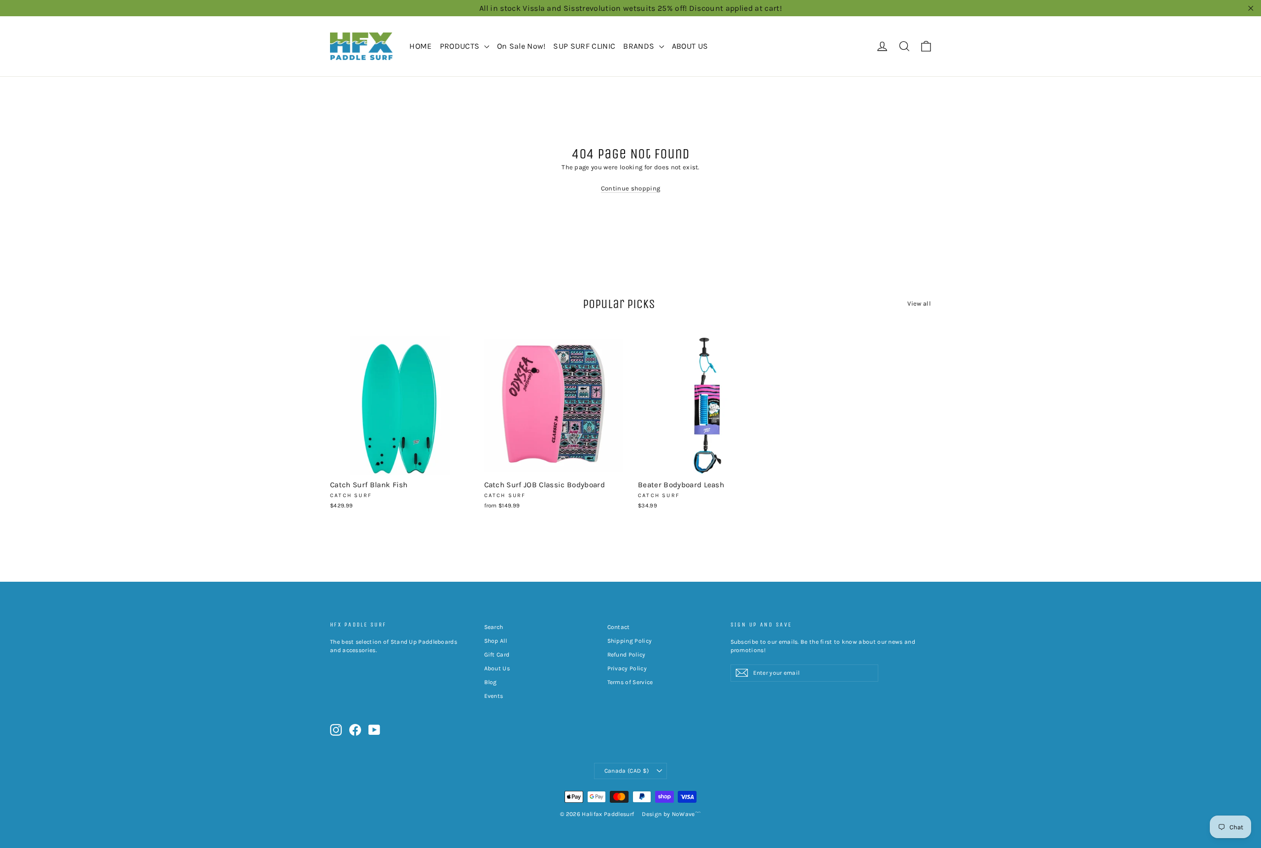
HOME (420, 46)
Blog (490, 682)
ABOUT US (690, 46)
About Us (497, 668)
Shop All (495, 640)
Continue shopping (631, 188)
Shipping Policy (629, 640)
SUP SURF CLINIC (584, 46)
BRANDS (639, 46)
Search (493, 627)
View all (919, 303)
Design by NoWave (668, 814)
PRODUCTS (461, 46)
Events (493, 695)
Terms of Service (630, 682)
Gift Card (497, 654)
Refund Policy (626, 654)
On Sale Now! (521, 46)
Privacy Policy (627, 668)
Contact (618, 627)
